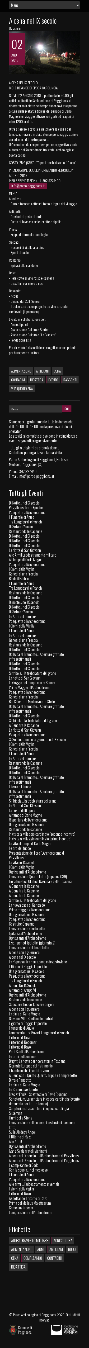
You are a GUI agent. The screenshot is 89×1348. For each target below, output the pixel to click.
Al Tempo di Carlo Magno (25, 559)
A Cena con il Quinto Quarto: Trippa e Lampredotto (43, 1075)
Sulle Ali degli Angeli (22, 1132)
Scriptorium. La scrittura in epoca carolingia (39, 1108)
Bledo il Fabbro (19, 578)
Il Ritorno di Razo (20, 1137)
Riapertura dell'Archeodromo (28, 820)
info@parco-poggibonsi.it (28, 185)
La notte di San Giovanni (25, 678)
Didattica (36, 379)
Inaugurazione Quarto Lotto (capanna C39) (38, 876)
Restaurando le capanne (25, 829)
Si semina (15, 1113)
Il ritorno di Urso (20, 1037)
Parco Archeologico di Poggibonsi (34, 1314)
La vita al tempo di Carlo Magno (30, 843)
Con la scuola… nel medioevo (28, 1170)
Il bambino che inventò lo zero (29, 1070)
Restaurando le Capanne (25, 531)
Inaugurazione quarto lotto (27, 928)
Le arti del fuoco (20, 848)
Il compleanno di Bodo (23, 1165)
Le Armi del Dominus (23, 616)
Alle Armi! (15, 1141)
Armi (40, 1249)
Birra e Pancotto (20, 1080)
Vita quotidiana (22, 388)
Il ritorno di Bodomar (23, 1042)
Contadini (18, 379)
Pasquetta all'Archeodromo (27, 512)
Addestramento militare (29, 1240)
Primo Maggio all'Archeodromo (29, 687)
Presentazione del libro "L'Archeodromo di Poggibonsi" (37, 855)
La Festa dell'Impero (22, 810)
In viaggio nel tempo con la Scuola (32, 682)
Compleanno (32, 1258)
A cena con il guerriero (24, 952)
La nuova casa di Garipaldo (27, 905)
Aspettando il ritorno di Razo (28, 1198)
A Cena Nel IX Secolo (23, 985)
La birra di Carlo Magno (24, 1014)
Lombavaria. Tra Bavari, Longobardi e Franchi (39, 1033)
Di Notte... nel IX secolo (24, 503)
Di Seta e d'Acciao (21, 526)
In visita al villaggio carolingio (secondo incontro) (42, 834)
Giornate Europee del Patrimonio (31, 1066)
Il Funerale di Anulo (21, 517)
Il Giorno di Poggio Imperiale (28, 966)
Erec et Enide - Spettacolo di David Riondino (38, 1094)
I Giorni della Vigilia (21, 569)
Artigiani (42, 370)
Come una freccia (21, 1208)
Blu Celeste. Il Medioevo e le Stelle (32, 701)
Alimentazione (21, 370)
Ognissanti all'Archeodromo (27, 872)
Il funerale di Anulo (21, 1028)
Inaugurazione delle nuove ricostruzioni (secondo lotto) (42, 1125)
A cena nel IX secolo (33, 20)
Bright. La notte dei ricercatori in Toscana (37, 1061)
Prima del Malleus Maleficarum (30, 1203)
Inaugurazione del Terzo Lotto (29, 947)
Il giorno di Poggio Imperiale (28, 1023)
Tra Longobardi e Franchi (25, 522)
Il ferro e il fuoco (20, 787)
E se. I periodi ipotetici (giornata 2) (32, 943)
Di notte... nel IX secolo (24, 602)
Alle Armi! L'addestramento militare (32, 555)
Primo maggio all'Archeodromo (30, 910)
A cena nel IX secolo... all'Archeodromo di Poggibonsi (44, 1156)
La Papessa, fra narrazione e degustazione (38, 962)
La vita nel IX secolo (22, 862)
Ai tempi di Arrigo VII (23, 990)
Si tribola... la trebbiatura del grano (32, 673)
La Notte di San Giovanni (25, 550)
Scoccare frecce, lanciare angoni (31, 1004)
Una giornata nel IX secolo (26, 824)
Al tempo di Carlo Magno (25, 815)
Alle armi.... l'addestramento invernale (34, 1184)
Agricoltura (62, 1240)
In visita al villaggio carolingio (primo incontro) (40, 839)
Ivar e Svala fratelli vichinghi (28, 1151)
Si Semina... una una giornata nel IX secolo (37, 739)
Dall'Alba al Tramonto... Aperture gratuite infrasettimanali (36, 656)
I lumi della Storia (20, 1118)
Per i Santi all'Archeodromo (27, 1051)
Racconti (70, 379)
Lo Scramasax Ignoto (23, 1089)
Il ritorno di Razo (20, 1047)
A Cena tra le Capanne (24, 725)
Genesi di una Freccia (23, 574)
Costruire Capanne (21, 924)
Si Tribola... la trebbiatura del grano (32, 801)
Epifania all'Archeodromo (25, 933)
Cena (57, 370)
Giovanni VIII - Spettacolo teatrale (31, 1018)
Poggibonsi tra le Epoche (26, 507)
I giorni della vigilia (21, 1189)
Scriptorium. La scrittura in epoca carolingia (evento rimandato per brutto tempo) (44, 1101)
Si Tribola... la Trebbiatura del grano (33, 720)
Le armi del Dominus (22, 1056)
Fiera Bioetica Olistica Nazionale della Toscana (40, 881)
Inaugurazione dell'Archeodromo (30, 1212)
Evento (53, 379)
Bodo (72, 1249)
